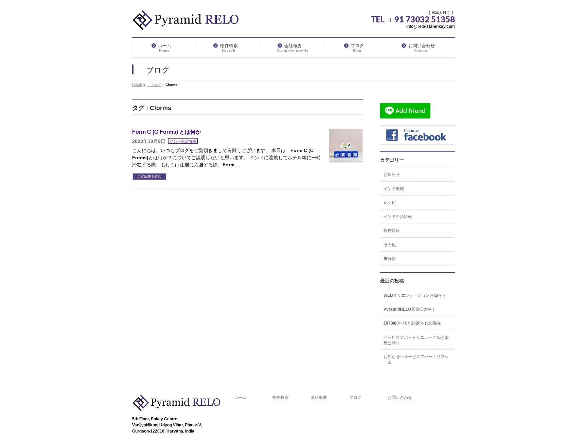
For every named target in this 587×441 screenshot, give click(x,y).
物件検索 (280, 398)
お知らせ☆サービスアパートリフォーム (416, 359)
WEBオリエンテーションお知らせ (415, 295)
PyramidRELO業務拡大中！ (409, 309)
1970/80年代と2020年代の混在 (412, 323)
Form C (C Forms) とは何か (166, 132)
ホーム (240, 398)
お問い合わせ (400, 398)
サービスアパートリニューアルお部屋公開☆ (416, 340)
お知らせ (392, 174)
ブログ (355, 398)
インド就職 (394, 188)
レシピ (390, 202)
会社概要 (319, 398)
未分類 (390, 258)
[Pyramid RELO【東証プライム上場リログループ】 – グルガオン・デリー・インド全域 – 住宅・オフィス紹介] (185, 22)
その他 (390, 244)
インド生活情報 (183, 141)
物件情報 (392, 230)
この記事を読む (149, 176)
